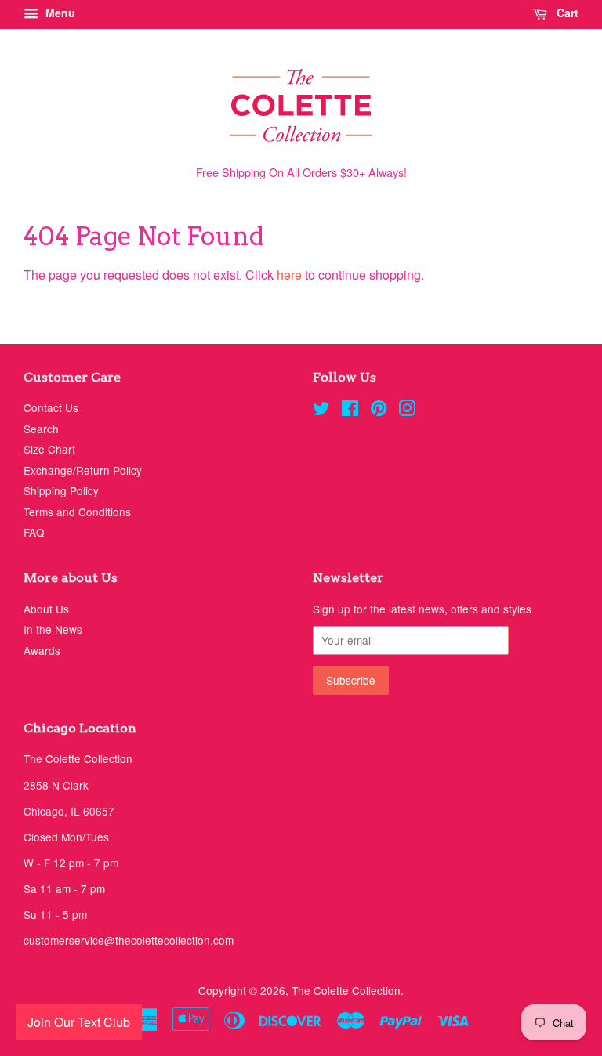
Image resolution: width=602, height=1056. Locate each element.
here (289, 275)
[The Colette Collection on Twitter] (321, 410)
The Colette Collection (346, 990)
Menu (58, 12)
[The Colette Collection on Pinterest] (378, 410)
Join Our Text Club (78, 1022)
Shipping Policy (61, 490)
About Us (46, 609)
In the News (53, 629)
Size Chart (49, 449)
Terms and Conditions (77, 511)
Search (41, 428)
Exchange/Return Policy (83, 470)
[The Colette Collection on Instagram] (406, 410)
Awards (42, 650)
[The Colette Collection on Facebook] (350, 410)
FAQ (34, 532)
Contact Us (51, 407)
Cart (565, 12)
